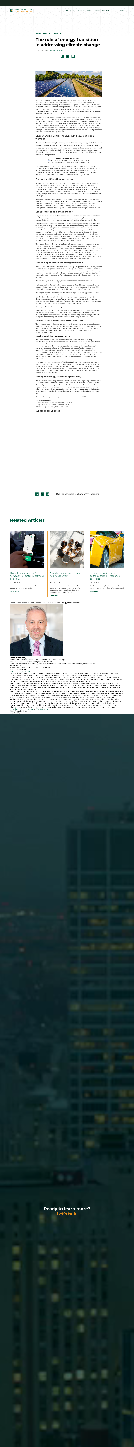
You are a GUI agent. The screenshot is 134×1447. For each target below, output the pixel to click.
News (122, 10)
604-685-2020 (42, 709)
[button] (73, 56)
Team (89, 10)
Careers (87, 3)
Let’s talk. (67, 1213)
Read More (14, 591)
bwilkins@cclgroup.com (20, 672)
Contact (80, 3)
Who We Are (69, 10)
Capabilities (81, 10)
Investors (105, 10)
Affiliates (97, 10)
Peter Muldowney (55, 50)
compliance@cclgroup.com (21, 709)
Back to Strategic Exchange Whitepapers (77, 494)
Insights (114, 10)
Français (94, 3)
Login (109, 3)
